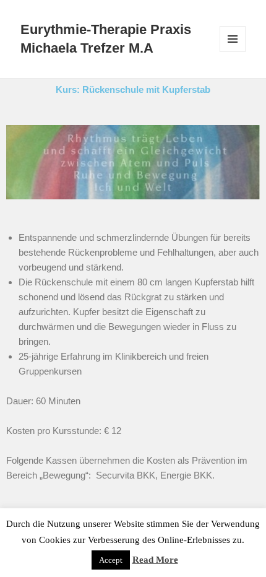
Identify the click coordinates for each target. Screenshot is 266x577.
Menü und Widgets (233, 51)
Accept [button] (110, 560)
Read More (155, 560)
